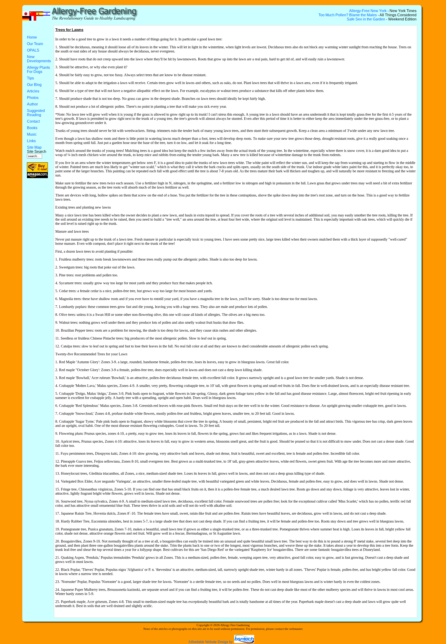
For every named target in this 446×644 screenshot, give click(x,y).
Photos (33, 98)
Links (31, 141)
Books (32, 128)
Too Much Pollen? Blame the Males (347, 15)
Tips (30, 78)
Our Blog (34, 85)
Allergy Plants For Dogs (38, 69)
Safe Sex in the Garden (366, 19)
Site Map (34, 147)
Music (32, 134)
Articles (33, 91)
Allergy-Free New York (368, 11)
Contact (33, 121)
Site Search (36, 152)
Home (32, 37)
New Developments (39, 59)
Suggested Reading (36, 113)
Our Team (35, 44)
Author (32, 104)
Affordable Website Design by (211, 642)
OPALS (33, 50)
